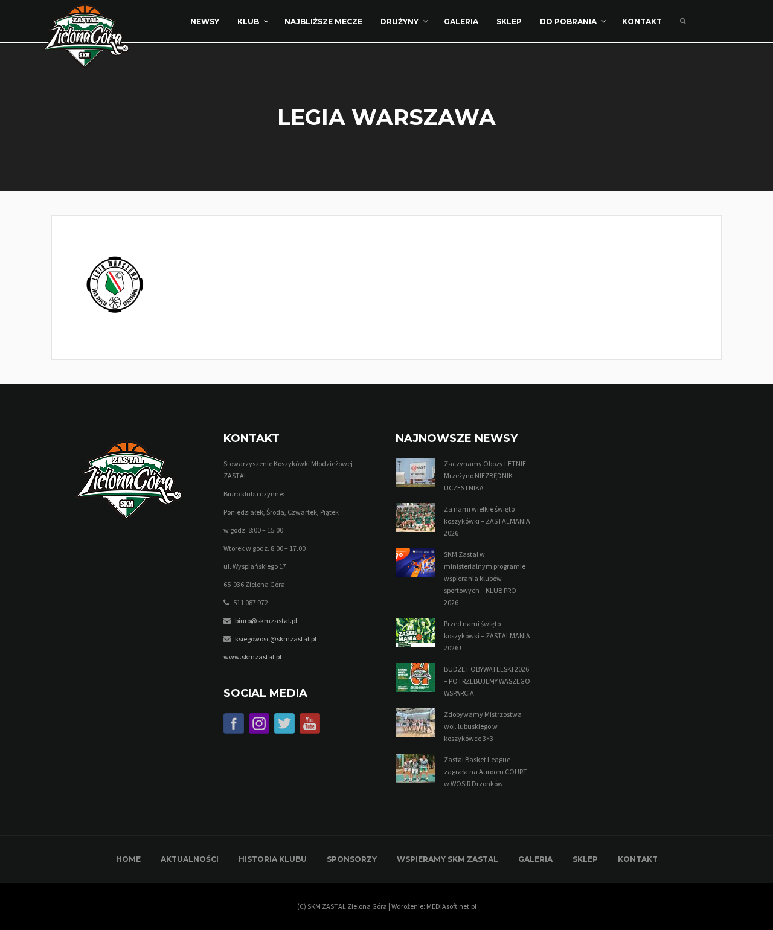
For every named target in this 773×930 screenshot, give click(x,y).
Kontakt (638, 859)
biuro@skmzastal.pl (266, 620)
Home (128, 859)
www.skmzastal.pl (252, 656)
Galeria (535, 859)
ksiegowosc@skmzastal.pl (275, 638)
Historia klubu (273, 859)
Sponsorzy (352, 859)
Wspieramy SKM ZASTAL (447, 859)
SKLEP (585, 859)
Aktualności (190, 859)
